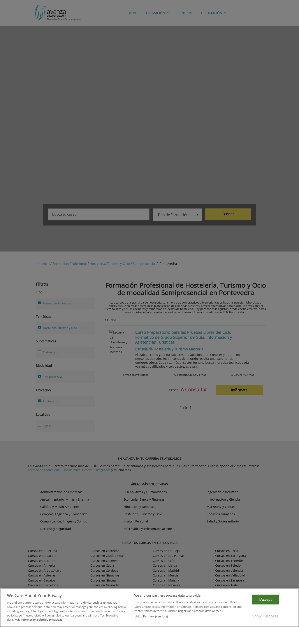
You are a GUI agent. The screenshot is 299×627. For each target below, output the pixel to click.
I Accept (265, 599)
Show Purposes (265, 616)
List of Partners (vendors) (151, 616)
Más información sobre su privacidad (39, 620)
